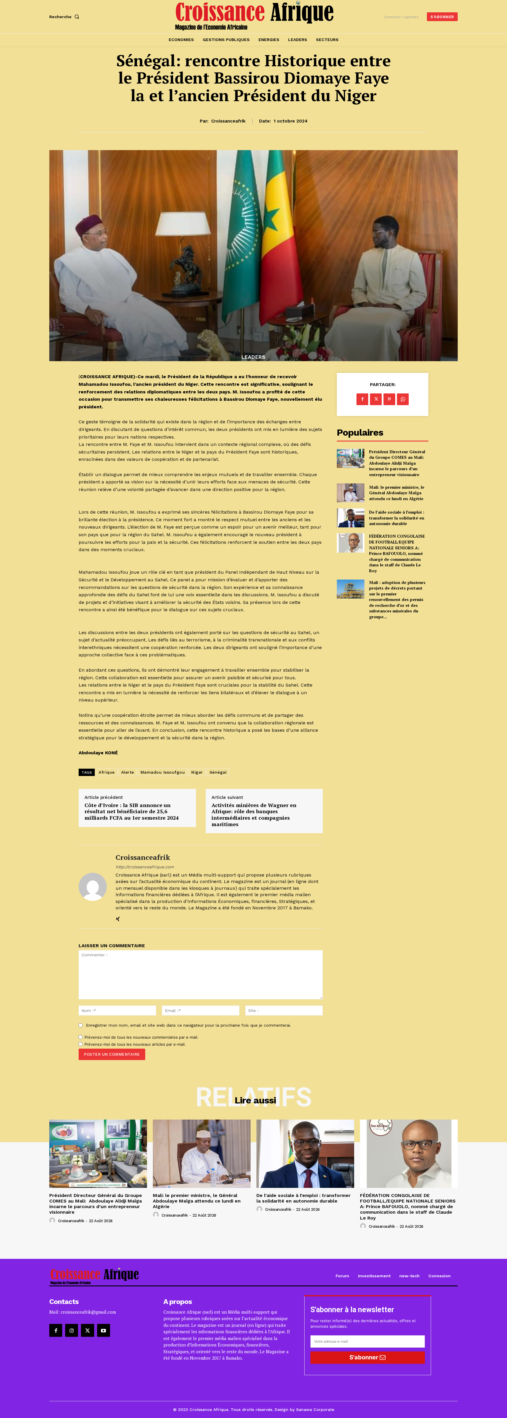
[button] (65, 17)
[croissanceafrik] (93, 887)
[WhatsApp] (403, 399)
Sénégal (218, 772)
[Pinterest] (389, 399)
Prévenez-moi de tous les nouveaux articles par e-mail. (135, 1044)
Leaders (253, 357)
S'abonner (364, 1357)
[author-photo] (53, 1220)
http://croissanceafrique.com (145, 867)
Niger (197, 772)
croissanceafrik (228, 121)
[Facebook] (362, 399)
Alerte (127, 772)
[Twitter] (376, 399)
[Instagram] (71, 1330)
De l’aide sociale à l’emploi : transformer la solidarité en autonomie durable (396, 517)
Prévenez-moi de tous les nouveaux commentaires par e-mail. (141, 1037)
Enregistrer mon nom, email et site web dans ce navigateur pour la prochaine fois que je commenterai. (188, 1025)
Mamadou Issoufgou (163, 772)
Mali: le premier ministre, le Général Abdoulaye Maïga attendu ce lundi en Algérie (396, 492)
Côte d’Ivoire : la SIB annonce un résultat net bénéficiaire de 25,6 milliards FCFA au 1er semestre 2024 (131, 811)
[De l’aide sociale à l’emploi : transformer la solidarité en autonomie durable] (350, 517)
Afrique (107, 772)
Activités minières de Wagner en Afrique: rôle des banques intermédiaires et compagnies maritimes (254, 814)
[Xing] (118, 917)
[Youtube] (103, 1330)
